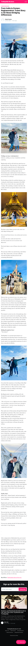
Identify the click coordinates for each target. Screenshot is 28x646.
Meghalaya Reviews (19, 632)
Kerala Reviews (20, 630)
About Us (7, 630)
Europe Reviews (5, 6)
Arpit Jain (6, 622)
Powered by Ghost (14, 635)
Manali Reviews (10, 632)
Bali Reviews (13, 630)
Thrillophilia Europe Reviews (14, 577)
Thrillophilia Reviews (7, 1)
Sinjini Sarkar (8, 19)
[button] (26, 2)
